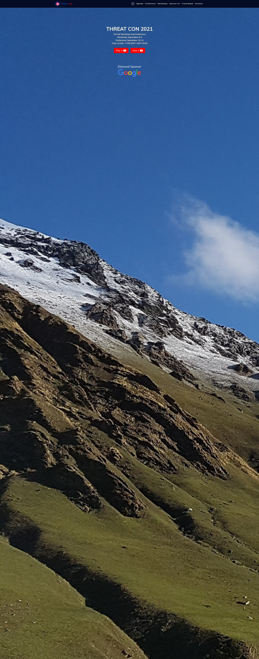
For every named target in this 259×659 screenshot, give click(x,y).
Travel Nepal (187, 4)
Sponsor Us (175, 4)
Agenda (139, 4)
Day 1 (119, 50)
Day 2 (136, 50)
